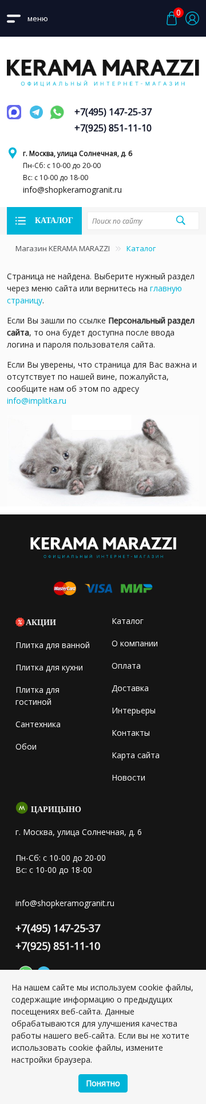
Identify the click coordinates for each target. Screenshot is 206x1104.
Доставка (130, 687)
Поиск (180, 220)
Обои (26, 746)
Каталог (128, 620)
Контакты (131, 732)
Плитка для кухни (49, 667)
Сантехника (38, 724)
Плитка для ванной (52, 644)
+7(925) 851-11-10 (113, 128)
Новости (128, 777)
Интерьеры (134, 710)
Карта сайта (136, 755)
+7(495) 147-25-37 (113, 112)
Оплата (126, 665)
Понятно (103, 1083)
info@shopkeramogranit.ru (72, 189)
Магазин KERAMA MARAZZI (62, 248)
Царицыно (56, 809)
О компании (135, 643)
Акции (41, 622)
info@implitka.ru (36, 400)
